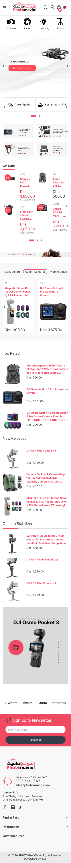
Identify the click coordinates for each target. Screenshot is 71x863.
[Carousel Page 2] (39, 116)
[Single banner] (35, 252)
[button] (64, 8)
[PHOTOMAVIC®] (19, 765)
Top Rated (11, 353)
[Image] (35, 645)
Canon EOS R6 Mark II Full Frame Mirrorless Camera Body (59, 212)
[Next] (3, 66)
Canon (56, 203)
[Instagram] (13, 807)
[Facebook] (5, 807)
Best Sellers (13, 271)
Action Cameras (35, 271)
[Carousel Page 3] (41, 240)
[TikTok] (20, 807)
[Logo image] (12, 702)
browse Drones (22, 68)
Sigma (23, 206)
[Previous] (67, 66)
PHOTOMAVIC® (28, 855)
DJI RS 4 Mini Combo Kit (41, 450)
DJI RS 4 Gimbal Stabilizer (42, 559)
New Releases (14, 438)
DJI (42, 283)
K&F (55, 173)
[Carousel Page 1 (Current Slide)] (33, 116)
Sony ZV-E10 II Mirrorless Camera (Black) (26, 182)
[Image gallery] (18, 131)
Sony (22, 173)
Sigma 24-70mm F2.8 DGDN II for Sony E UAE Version (27, 215)
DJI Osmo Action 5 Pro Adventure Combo (51, 292)
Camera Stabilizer (17, 523)
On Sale (9, 166)
